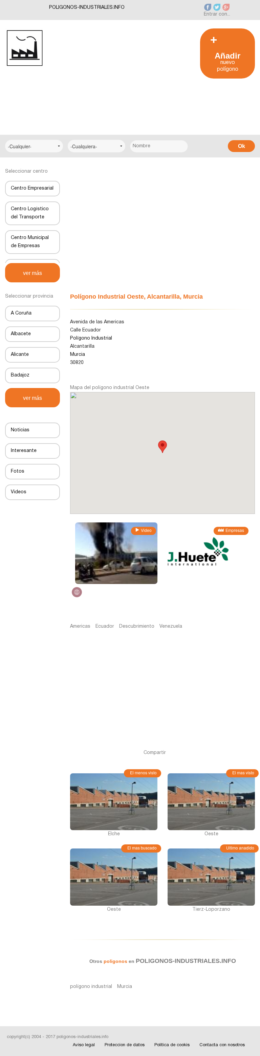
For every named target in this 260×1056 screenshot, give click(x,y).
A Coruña (21, 313)
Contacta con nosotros (222, 1045)
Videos (18, 492)
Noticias (20, 430)
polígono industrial (91, 987)
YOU (251, 753)
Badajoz (20, 375)
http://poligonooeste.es (77, 592)
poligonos (116, 961)
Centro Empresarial (32, 188)
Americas (80, 626)
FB (178, 753)
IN (200, 753)
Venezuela (170, 626)
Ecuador (104, 626)
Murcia (124, 987)
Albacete (21, 334)
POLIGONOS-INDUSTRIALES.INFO (87, 7)
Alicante (20, 354)
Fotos (17, 471)
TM (209, 753)
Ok (241, 146)
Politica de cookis (172, 1045)
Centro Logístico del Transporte (30, 213)
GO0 (219, 753)
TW (188, 753)
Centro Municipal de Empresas (30, 242)
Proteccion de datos (125, 1045)
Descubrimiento (136, 626)
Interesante (24, 451)
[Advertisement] (119, 75)
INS (230, 753)
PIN (240, 753)
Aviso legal (84, 1045)
